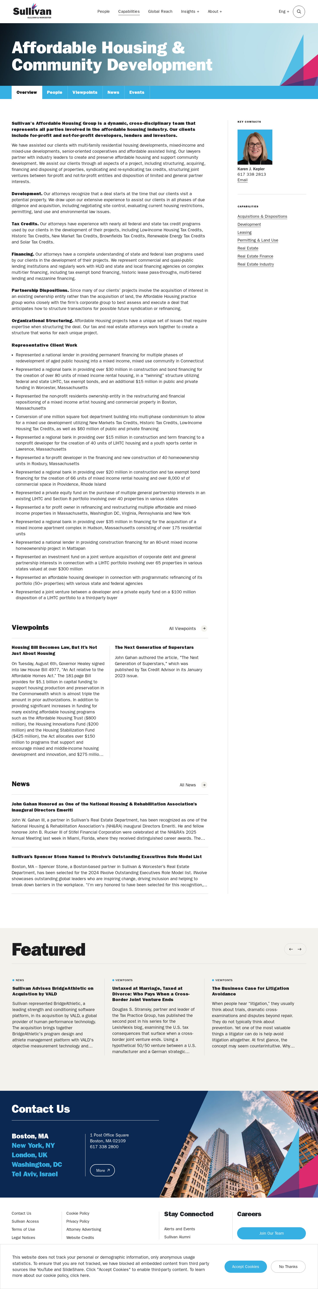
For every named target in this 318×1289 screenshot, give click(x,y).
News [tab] (113, 92)
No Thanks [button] (288, 1266)
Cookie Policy (77, 1213)
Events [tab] (137, 92)
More (100, 1170)
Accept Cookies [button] (245, 1266)
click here (79, 1275)
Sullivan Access (25, 1221)
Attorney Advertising (83, 1229)
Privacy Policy (77, 1221)
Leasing (245, 232)
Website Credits (80, 1237)
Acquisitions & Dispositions (262, 216)
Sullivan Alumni (177, 1237)
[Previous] (291, 949)
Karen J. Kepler (251, 169)
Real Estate (248, 248)
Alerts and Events (179, 1229)
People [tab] (54, 92)
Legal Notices (23, 1237)
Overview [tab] (26, 92)
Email (243, 180)
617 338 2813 (252, 174)
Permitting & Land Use (258, 240)
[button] (299, 12)
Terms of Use (23, 1229)
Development (249, 224)
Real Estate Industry (256, 264)
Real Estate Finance (255, 256)
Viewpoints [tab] (85, 92)
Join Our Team (271, 1233)
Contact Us (21, 1213)
